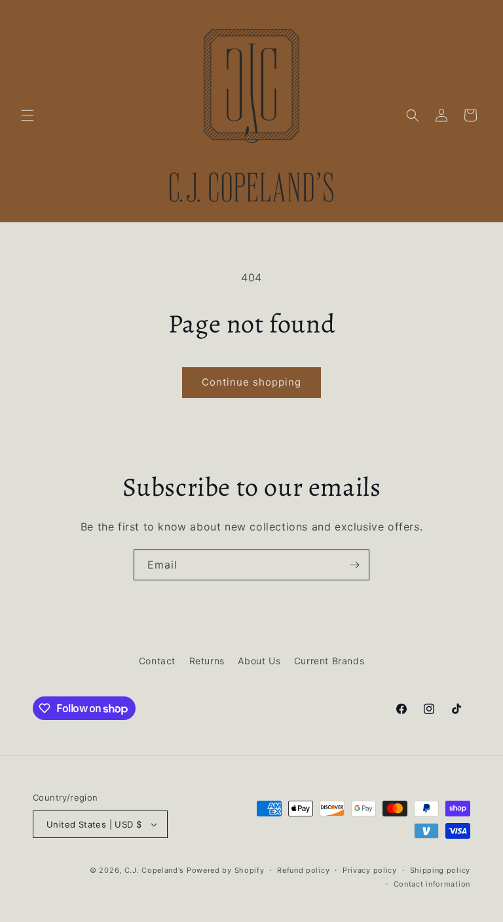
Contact (157, 660)
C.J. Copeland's (154, 870)
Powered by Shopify (226, 870)
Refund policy (303, 870)
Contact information (432, 884)
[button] (27, 115)
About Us (259, 660)
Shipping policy (440, 870)
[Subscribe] (354, 565)
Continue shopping (251, 382)
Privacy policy (370, 870)
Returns (207, 660)
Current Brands (329, 660)
